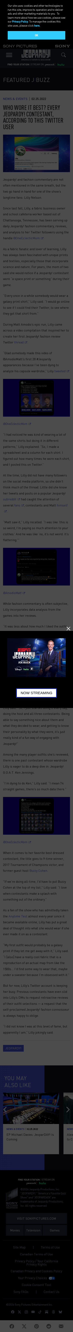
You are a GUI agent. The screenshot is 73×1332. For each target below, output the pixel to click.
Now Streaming (36, 693)
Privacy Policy (20, 21)
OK (36, 35)
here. (37, 25)
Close (68, 628)
